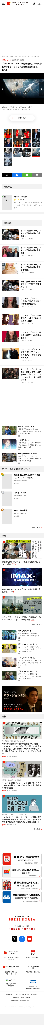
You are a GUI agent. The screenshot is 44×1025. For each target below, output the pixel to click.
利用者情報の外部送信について (21, 1000)
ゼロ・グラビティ (21, 196)
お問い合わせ (25, 998)
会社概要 (9, 995)
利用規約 (34, 995)
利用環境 (16, 998)
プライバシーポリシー (21, 995)
